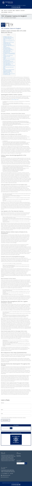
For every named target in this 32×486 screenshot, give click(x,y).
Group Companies (4, 12)
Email (2, 413)
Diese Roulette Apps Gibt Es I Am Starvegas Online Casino (7, 52)
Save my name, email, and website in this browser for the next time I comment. (14, 417)
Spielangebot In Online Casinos (7, 36)
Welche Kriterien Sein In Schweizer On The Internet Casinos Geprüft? (9, 62)
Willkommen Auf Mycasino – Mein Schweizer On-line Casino (7, 72)
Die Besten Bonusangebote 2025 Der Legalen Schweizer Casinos (8, 50)
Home (2, 10)
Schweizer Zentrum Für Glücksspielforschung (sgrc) (7, 48)
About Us (5, 10)
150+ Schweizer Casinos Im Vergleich (11, 28)
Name (2, 409)
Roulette (4, 68)
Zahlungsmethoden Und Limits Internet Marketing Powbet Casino (8, 43)
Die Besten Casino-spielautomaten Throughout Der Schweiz (8, 56)
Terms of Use (19, 456)
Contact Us (10, 12)
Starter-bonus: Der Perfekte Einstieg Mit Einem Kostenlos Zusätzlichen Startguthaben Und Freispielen (8, 70)
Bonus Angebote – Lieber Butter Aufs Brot (9, 73)
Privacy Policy (19, 455)
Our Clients (22, 10)
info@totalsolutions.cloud (10, 5)
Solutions (10, 10)
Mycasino (4, 57)
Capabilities (18, 10)
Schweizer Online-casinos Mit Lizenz (8, 61)
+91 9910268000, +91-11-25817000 (20, 5)
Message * (2, 402)
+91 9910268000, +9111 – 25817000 (7, 473)
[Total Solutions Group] (16, 2)
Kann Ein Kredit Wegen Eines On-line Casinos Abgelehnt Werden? (8, 64)
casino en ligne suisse (15, 99)
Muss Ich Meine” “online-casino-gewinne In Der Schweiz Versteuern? (9, 60)
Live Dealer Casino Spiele (6, 74)
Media (14, 10)
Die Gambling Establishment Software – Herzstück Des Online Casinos (8, 38)
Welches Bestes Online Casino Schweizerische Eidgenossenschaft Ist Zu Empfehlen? (8, 45)
